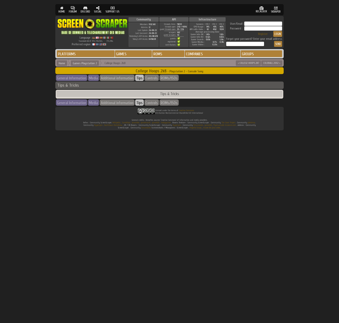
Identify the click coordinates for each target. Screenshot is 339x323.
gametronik (145, 122)
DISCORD (85, 11)
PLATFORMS (67, 54)
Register (263, 34)
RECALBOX (261, 11)
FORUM (73, 11)
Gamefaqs (126, 122)
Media (93, 78)
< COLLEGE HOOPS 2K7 (248, 63)
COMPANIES (194, 54)
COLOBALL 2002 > (271, 63)
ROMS (157, 54)
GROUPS (248, 54)
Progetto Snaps (195, 127)
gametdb (155, 122)
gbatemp (251, 122)
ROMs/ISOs (169, 78)
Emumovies (198, 125)
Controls (152, 78)
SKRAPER (276, 11)
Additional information (117, 78)
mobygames (166, 122)
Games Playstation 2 (85, 63)
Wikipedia (116, 122)
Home (62, 63)
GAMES (121, 54)
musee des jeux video (211, 127)
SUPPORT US (112, 11)
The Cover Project (228, 122)
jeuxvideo (135, 122)
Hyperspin (98, 125)
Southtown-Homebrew (113, 125)
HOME (61, 11)
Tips (139, 78)
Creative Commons (186, 110)
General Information (71, 78)
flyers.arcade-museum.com (224, 125)
